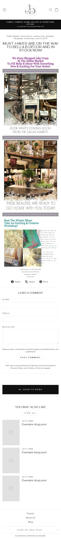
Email (6, 313)
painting (49, 36)
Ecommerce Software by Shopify (30, 536)
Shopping (18, 38)
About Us (30, 517)
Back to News (33, 389)
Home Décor (27, 36)
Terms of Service (36, 368)
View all (30, 413)
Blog (30, 522)
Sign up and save (29, 530)
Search (30, 513)
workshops (29, 38)
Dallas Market (13, 36)
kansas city (39, 36)
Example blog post (34, 424)
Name (6, 299)
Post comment (30, 357)
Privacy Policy (16, 368)
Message (8, 327)
